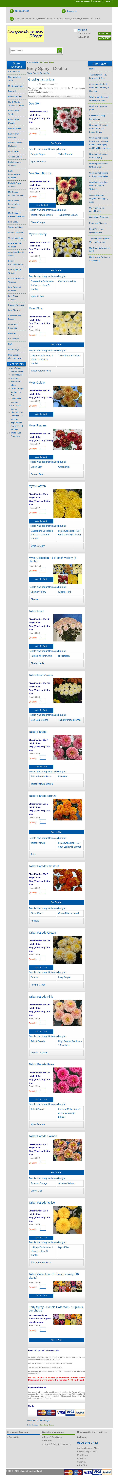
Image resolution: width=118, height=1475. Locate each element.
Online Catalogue (33, 62)
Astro (33, 854)
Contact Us (97, 2)
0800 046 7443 (22, 11)
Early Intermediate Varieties (14, 174)
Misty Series (13, 151)
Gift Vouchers (14, 71)
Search (107, 2)
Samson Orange (39, 1183)
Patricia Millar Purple (41, 656)
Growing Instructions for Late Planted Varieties (98, 185)
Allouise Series (15, 157)
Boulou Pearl (37, 474)
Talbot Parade (65, 154)
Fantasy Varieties (16, 305)
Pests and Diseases (98, 223)
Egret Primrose (38, 161)
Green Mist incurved (68, 913)
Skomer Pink (64, 592)
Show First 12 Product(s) (38, 73)
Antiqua (35, 921)
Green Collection (15, 232)
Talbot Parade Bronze (42, 215)
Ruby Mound (16, 375)
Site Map (48, 1440)
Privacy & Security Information (57, 1444)
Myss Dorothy (38, 546)
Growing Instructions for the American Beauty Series (98, 128)
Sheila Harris (37, 663)
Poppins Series (15, 96)
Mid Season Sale (16, 86)
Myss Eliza (63, 1247)
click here (76, 96)
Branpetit (12, 91)
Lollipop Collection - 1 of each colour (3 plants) (42, 359)
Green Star (36, 467)
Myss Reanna (38, 1124)
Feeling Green (38, 985)
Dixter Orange (38, 222)
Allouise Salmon (39, 1052)
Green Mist (63, 467)
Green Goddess (15, 238)
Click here (32, 84)
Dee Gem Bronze (39, 720)
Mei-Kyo (14, 378)
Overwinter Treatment (99, 217)
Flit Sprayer (13, 338)
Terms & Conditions (83, 2)
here (55, 92)
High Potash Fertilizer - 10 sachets (17, 426)
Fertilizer (12, 333)
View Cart (104, 33)
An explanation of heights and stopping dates (98, 198)
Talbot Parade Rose (41, 370)
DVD (10, 344)
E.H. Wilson (16, 368)
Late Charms (14, 310)
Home (92, 69)
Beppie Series (14, 128)
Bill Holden (64, 656)
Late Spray (13, 222)
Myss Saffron (37, 296)
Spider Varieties (15, 227)
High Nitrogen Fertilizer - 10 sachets (17, 415)
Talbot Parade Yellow (69, 355)
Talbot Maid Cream (68, 215)
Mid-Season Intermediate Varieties (14, 204)
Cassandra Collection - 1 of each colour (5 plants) (42, 285)
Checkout (104, 38)
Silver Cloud (37, 913)
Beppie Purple (38, 154)
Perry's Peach (17, 371)
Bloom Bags (13, 349)
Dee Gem (63, 776)
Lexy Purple (64, 977)
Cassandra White (67, 281)
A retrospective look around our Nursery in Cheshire (99, 87)
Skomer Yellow (38, 592)
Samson (35, 977)
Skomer (35, 599)
